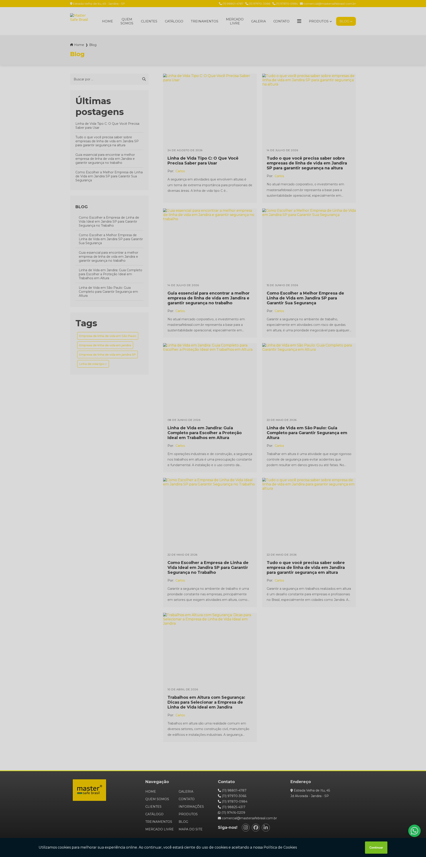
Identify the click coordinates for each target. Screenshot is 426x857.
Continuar (376, 847)
